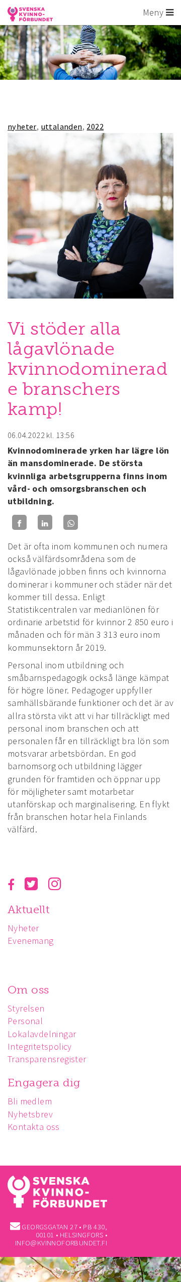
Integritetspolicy (40, 1046)
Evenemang (31, 940)
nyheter (22, 126)
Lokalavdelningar (42, 1034)
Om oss (28, 989)
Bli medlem (30, 1101)
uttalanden (61, 126)
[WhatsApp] (70, 522)
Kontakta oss (34, 1126)
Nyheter (23, 928)
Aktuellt (28, 909)
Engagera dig (44, 1082)
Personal (25, 1021)
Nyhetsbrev (30, 1114)
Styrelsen (26, 1008)
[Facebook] (19, 522)
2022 (95, 126)
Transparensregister (47, 1059)
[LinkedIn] (45, 522)
